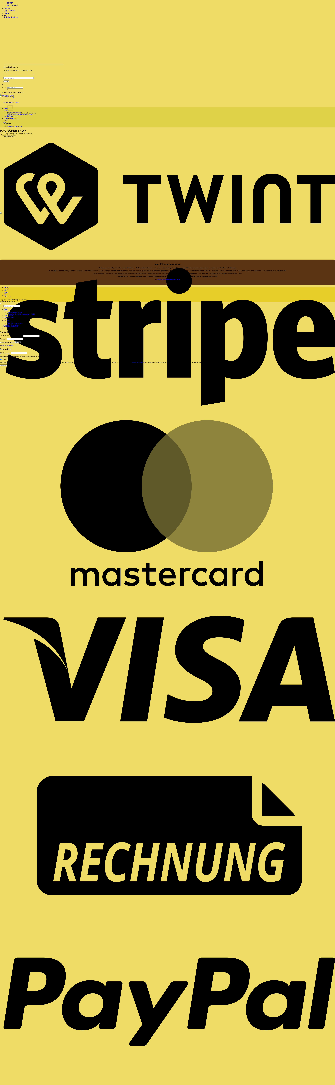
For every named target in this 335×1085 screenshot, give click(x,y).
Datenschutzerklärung (14, 112)
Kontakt (6, 13)
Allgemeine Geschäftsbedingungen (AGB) (20, 114)
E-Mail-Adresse (5, 353)
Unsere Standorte (9, 10)
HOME (5, 108)
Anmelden (18, 342)
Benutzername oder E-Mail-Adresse (11, 336)
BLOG (5, 120)
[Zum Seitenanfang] (0, 303)
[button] (10, 17)
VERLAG (6, 123)
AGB (4, 295)
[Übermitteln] (7, 89)
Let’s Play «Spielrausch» (14, 126)
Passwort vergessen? (6, 345)
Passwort (3, 339)
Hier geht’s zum (168, 279)
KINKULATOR (8, 116)
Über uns (6, 8)
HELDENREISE (8, 118)
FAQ (4, 15)
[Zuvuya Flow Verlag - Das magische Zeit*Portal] (7, 96)
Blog (5, 12)
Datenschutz (7, 297)
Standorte (6, 289)
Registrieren (4, 365)
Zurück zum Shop (8, 136)
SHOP (5, 110)
